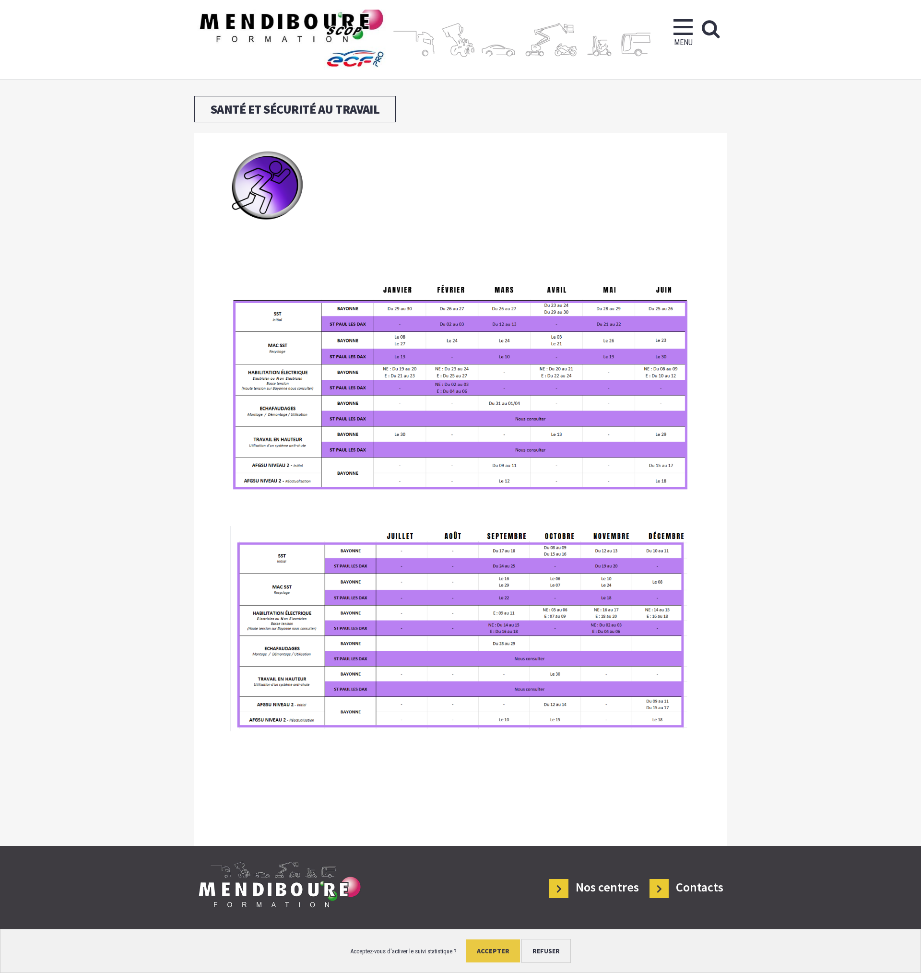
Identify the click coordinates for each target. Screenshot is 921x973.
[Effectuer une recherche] (711, 28)
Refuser (546, 951)
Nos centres (607, 887)
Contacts (699, 887)
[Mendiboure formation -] (290, 40)
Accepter (493, 951)
